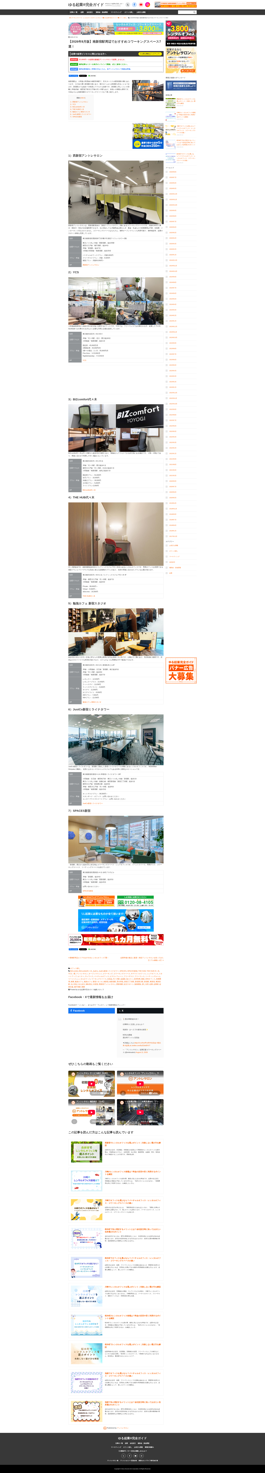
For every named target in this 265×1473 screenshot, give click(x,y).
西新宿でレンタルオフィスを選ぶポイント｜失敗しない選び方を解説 (186, 101)
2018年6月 (172, 525)
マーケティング (116, 12)
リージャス (72, 979)
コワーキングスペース (121, 974)
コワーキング (108, 974)
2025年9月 (172, 210)
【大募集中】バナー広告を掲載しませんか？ (132, 1451)
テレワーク (89, 976)
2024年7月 (172, 288)
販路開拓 (138, 984)
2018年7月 (172, 520)
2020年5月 (172, 497)
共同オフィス (150, 979)
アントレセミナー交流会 (128, 1460)
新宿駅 (146, 981)
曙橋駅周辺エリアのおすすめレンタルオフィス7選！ (89, 958)
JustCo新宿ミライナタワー (93, 803)
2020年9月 (172, 481)
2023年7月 (172, 354)
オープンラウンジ (95, 974)
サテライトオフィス (138, 974)
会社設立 (90, 12)
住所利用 (137, 979)
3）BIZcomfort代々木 (77, 107)
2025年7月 (172, 221)
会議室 (122, 979)
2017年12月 (173, 536)
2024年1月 (172, 321)
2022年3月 (172, 442)
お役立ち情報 (141, 12)
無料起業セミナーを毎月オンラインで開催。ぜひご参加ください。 (100, 64)
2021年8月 (172, 464)
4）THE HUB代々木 (77, 109)
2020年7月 (172, 486)
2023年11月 (173, 332)
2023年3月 (172, 376)
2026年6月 (172, 183)
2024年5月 (172, 299)
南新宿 (106, 981)
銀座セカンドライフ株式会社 (148, 1460)
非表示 (83, 98)
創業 (72, 981)
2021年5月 (172, 470)
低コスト (129, 979)
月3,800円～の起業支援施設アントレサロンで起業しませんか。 (98, 59)
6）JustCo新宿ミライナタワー (81, 114)
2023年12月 (173, 326)
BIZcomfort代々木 (89, 490)
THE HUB (142, 971)
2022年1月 (172, 453)
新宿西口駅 (139, 981)
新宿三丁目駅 (129, 981)
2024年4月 (172, 304)
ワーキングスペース (99, 979)
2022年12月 (173, 393)
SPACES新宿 (88, 891)
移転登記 (89, 984)
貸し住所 (145, 984)
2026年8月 (172, 172)
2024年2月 (172, 315)
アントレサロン (116, 5)
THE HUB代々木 (89, 596)
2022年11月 (173, 398)
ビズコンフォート (116, 976)
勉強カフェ (79, 981)
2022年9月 (172, 409)
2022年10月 (173, 404)
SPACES (123, 971)
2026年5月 (172, 188)
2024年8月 (172, 282)
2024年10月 (173, 271)
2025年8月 (172, 216)
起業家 (156, 984)
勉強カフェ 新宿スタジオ (92, 702)
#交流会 (153, 1043)
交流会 (109, 979)
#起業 (127, 1045)
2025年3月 (172, 243)
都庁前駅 (77, 987)
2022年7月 (172, 420)
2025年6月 (172, 227)
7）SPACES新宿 (76, 117)
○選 (74, 974)
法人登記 (74, 984)
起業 (82, 12)
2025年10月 (173, 205)
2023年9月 (172, 343)
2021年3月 (172, 475)
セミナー (80, 976)
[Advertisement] (83, 136)
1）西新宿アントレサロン (79, 102)
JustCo (95, 971)
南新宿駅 (112, 981)
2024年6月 (172, 293)
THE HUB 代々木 (153, 971)
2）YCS (73, 104)
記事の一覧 (73, 12)
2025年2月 (172, 249)
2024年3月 (172, 310)
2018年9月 (172, 514)
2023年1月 (172, 387)
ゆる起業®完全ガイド (86, 4)
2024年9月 (172, 277)
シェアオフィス (152, 974)
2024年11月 (173, 266)
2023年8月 (172, 348)
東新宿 (152, 981)
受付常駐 (120, 981)
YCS (84, 360)
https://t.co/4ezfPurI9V (142, 1043)
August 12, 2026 (142, 1052)
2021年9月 (172, 459)
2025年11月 (173, 199)
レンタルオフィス (84, 979)
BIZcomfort (74, 971)
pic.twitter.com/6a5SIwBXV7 (139, 1045)
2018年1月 (172, 531)
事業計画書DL (149, 1447)
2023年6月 (172, 359)
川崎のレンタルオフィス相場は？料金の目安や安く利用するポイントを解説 (186, 115)
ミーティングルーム (152, 976)
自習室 (95, 984)
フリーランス (140, 976)
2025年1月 (172, 255)
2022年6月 (172, 426)
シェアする (74, 76)
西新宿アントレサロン (91, 265)
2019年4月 (172, 503)
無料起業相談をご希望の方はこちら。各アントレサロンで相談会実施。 (101, 69)
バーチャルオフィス (101, 976)
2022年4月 (172, 437)
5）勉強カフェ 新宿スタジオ (80, 112)
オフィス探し (129, 12)
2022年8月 (172, 415)
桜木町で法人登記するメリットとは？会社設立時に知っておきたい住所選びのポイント (186, 143)
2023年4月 (172, 370)
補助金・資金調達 (102, 12)
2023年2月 (172, 382)
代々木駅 (116, 979)
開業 (83, 987)
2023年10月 (173, 337)
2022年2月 (172, 448)
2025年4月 (172, 238)
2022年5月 (172, 431)
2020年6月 (172, 492)
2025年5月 (172, 232)
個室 (143, 979)
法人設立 (81, 984)
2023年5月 (172, 365)
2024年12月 (173, 260)
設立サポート (129, 984)
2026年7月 (172, 177)
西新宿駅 (119, 984)
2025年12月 (173, 194)
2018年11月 (173, 509)
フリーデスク (129, 976)
